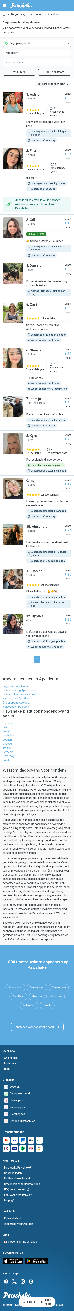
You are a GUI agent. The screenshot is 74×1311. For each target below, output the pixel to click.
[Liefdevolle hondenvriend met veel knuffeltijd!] (37, 543)
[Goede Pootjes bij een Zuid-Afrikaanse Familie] (37, 322)
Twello (7, 747)
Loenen (7, 739)
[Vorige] (29, 659)
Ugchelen (8, 735)
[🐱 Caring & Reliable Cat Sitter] (37, 237)
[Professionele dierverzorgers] (37, 453)
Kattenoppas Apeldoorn (17, 698)
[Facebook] (6, 1281)
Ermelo (7, 731)
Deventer (8, 723)
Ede (5, 727)
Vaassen (8, 743)
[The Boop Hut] (37, 369)
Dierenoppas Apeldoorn (17, 702)
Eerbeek (8, 752)
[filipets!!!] (37, 169)
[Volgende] (44, 659)
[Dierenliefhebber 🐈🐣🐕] (37, 588)
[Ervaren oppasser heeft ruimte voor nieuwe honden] (37, 498)
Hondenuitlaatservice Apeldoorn (22, 694)
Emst (6, 760)
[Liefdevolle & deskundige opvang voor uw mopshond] (37, 631)
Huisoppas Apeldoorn (16, 706)
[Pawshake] (21, 5)
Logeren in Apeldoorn (16, 686)
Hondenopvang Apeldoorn (18, 690)
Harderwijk (9, 756)
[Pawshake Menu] (5, 5)
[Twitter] (14, 1281)
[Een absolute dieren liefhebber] (37, 412)
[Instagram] (22, 1281)
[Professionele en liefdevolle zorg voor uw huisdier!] (37, 279)
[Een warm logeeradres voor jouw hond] (37, 117)
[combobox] (37, 43)
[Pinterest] (31, 1281)
